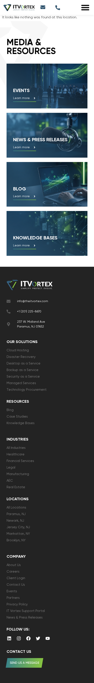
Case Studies (17, 416)
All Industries (16, 448)
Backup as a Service (22, 370)
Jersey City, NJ (18, 527)
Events (21, 90)
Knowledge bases (35, 238)
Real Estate (16, 487)
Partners (13, 597)
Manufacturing (18, 474)
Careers (13, 571)
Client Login (16, 578)
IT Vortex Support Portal (26, 611)
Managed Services (21, 383)
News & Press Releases (25, 617)
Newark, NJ (15, 520)
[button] (85, 7)
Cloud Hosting (18, 350)
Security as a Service (23, 376)
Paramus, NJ (16, 514)
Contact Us (16, 584)
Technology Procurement (27, 389)
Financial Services (20, 461)
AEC (10, 480)
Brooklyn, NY (16, 540)
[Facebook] (28, 638)
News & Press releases (40, 140)
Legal (11, 467)
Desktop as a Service (23, 363)
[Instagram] (18, 638)
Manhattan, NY (18, 533)
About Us (14, 565)
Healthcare (15, 454)
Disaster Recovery (21, 357)
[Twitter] (38, 638)
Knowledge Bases (21, 423)
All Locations (16, 507)
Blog (19, 189)
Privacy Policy (17, 604)
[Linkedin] (9, 638)
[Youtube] (47, 638)
